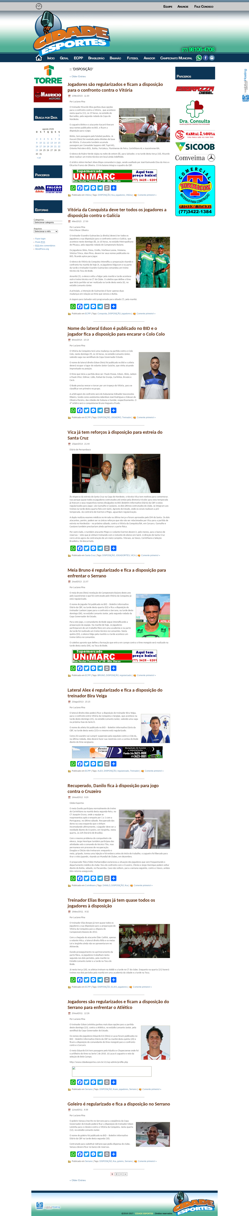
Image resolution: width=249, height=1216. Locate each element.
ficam (115, 1089)
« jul (39, 158)
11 (44, 143)
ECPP (88, 313)
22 (59, 146)
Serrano (88, 1089)
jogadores (120, 195)
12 (48, 143)
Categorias (39, 220)
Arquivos (38, 229)
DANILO (106, 885)
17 (40, 146)
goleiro (120, 1161)
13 (51, 143)
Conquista (102, 313)
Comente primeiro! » (147, 195)
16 (37, 146)
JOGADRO (116, 417)
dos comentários (45, 245)
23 (37, 150)
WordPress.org (42, 249)
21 (55, 146)
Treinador (126, 417)
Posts (40, 242)
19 (48, 146)
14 (55, 143)
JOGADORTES (123, 555)
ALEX (100, 771)
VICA (133, 555)
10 (40, 143)
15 (59, 143)
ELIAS (114, 987)
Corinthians (90, 885)
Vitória (88, 195)
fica (113, 195)
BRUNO (101, 675)
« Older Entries (78, 76)
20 (51, 146)
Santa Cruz (90, 555)
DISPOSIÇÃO (104, 195)
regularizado (125, 675)
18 (44, 146)
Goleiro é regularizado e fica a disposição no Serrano (119, 1104)
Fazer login (40, 239)
